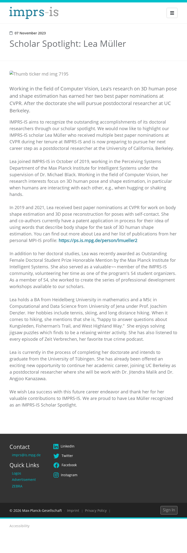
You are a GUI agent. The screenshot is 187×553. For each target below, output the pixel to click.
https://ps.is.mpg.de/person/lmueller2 (98, 240)
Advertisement (24, 479)
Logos (16, 473)
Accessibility (19, 526)
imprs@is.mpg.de (26, 455)
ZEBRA (17, 486)
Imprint (73, 510)
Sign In (169, 510)
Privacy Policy (96, 510)
